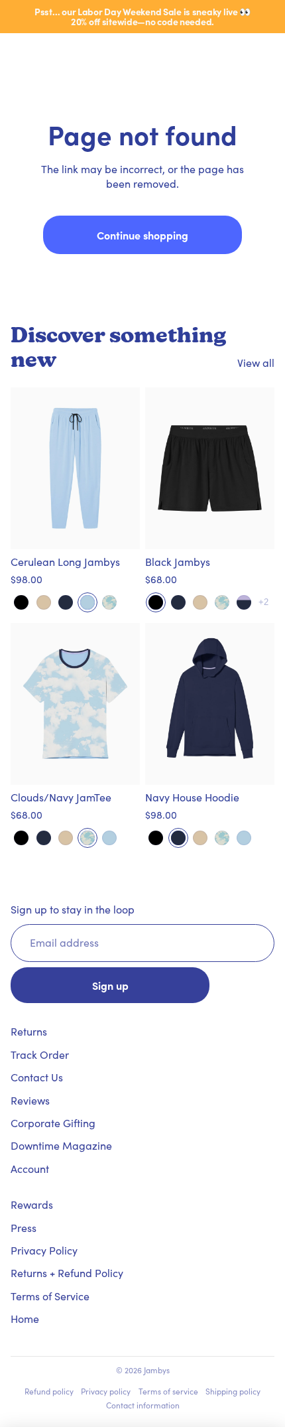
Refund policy (49, 1391)
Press (23, 1228)
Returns (29, 1031)
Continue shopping (142, 235)
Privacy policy (106, 1391)
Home (25, 1318)
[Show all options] (263, 602)
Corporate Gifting (53, 1123)
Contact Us (37, 1077)
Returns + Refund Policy (67, 1273)
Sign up (110, 985)
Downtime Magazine (61, 1145)
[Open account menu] (240, 53)
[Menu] (15, 53)
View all (255, 363)
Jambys (157, 1370)
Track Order (40, 1054)
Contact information (143, 1405)
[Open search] (43, 53)
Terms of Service (50, 1296)
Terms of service (168, 1391)
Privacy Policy (44, 1250)
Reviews (30, 1100)
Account (30, 1169)
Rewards (32, 1204)
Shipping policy (232, 1391)
